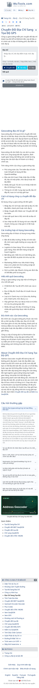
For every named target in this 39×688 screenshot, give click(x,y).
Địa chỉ (5, 50)
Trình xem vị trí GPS (12, 641)
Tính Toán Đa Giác (11, 598)
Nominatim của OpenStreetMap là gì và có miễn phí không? (17, 462)
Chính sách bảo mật (11, 669)
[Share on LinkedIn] (13, 22)
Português (32, 675)
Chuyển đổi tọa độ (22, 392)
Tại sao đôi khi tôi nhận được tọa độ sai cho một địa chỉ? (19, 449)
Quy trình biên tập (24, 665)
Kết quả (6, 72)
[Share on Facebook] (2, 22)
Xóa (32, 68)
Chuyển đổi (11, 25)
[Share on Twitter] (6, 22)
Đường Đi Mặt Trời (11, 638)
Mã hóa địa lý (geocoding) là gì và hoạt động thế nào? (17, 409)
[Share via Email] (20, 22)
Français (23, 675)
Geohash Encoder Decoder (14, 604)
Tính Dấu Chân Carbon (13, 632)
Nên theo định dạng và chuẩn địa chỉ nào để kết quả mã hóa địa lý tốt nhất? (18, 489)
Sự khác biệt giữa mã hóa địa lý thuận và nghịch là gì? (16, 469)
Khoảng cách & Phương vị (14, 618)
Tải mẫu (23, 68)
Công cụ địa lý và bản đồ (13, 656)
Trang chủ (7, 18)
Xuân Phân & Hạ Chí (12, 636)
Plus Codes (8, 607)
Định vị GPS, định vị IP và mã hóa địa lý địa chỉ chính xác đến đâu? (18, 455)
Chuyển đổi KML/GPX (12, 627)
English (7, 675)
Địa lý (15, 18)
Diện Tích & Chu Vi (11, 584)
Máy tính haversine (11, 644)
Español (15, 675)
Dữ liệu (18, 25)
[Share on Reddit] (9, 22)
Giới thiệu (12, 665)
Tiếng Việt (20, 677)
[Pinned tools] (15, 10)
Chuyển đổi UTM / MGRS (13, 536)
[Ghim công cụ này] (36, 30)
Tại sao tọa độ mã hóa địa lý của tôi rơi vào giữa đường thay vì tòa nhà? (19, 476)
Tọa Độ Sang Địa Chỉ (12, 524)
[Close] (36, 6)
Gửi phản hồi (19, 85)
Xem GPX (7, 615)
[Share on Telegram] (16, 22)
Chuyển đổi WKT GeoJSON (14, 527)
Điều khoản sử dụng (28, 669)
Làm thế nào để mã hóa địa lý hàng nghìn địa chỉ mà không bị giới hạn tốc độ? (18, 482)
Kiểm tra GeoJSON (11, 630)
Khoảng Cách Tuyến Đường (14, 587)
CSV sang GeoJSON (11, 533)
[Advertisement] (19, 110)
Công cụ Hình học (11, 592)
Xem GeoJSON (9, 612)
